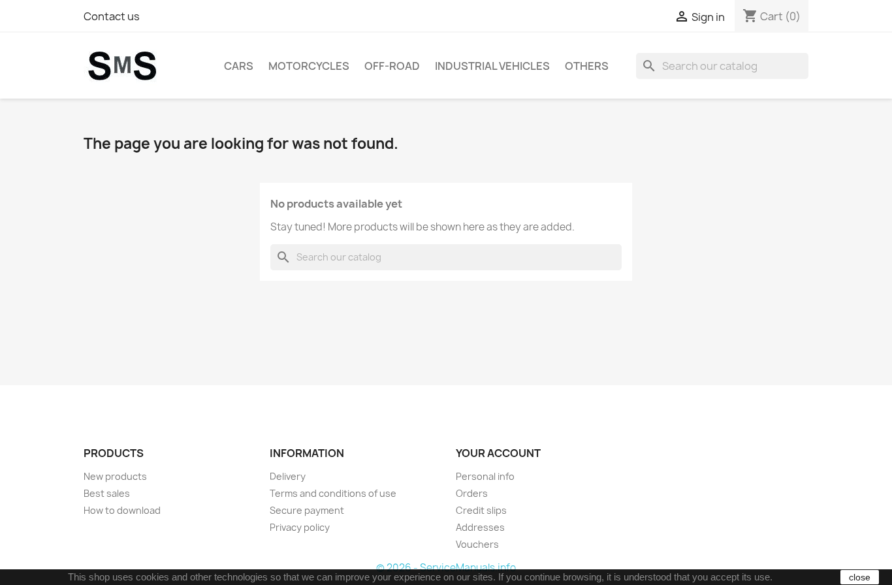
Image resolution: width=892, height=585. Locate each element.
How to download (122, 510)
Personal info (485, 476)
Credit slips (481, 510)
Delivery (288, 476)
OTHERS (587, 66)
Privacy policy (300, 527)
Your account (498, 453)
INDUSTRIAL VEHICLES (492, 66)
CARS (238, 66)
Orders (472, 493)
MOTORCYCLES (308, 66)
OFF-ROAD (392, 66)
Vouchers (477, 544)
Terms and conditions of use (333, 493)
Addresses (480, 527)
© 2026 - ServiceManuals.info (446, 568)
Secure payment (307, 510)
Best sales (107, 493)
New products (115, 476)
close (859, 577)
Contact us (112, 16)
